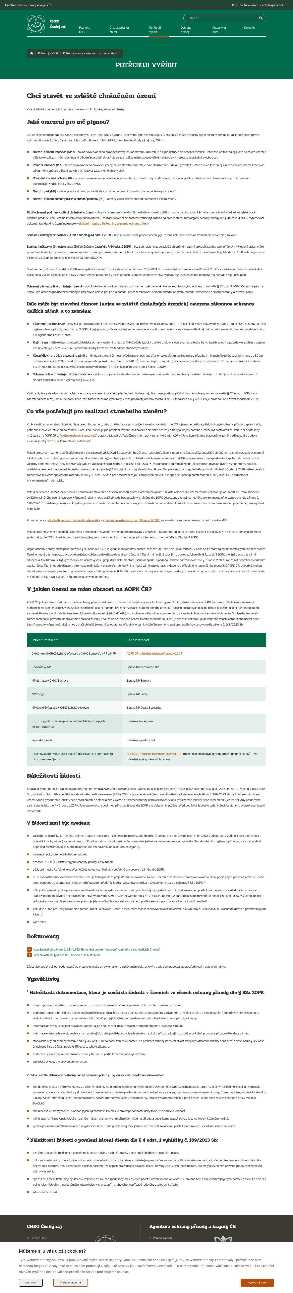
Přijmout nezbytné (71, 1282)
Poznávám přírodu (163, 1237)
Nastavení (30, 1282)
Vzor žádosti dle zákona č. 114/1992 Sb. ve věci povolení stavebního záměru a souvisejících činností (96, 949)
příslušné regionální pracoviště (77, 435)
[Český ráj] (31, 53)
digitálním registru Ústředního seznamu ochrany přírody (113, 223)
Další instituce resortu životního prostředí (258, 5)
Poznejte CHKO (39, 1237)
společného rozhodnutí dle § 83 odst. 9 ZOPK (131, 520)
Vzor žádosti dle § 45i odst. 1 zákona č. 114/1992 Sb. (67, 955)
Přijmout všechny (257, 1282)
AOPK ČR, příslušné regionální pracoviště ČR (155, 653)
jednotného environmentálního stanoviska (73, 520)
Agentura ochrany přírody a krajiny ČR (28, 5)
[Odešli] (261, 18)
